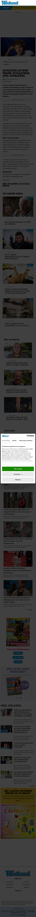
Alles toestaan (18, 468)
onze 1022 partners (12, 449)
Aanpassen (17, 474)
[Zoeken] (33, 3)
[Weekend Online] (10, 3)
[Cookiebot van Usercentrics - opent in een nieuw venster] (26, 436)
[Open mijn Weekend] (30, 3)
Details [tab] (14, 440)
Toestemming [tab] (6, 440)
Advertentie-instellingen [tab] (26, 440)
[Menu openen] (26, 2)
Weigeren (18, 479)
